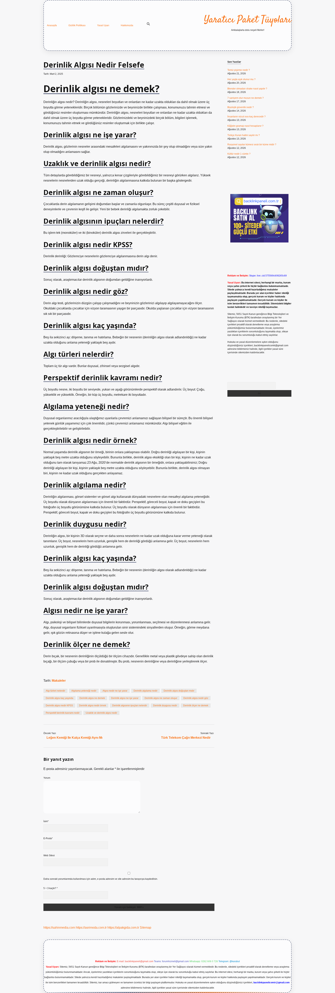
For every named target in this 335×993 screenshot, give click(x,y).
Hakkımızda (127, 25)
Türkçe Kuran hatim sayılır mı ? (243, 135)
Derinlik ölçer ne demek (195, 705)
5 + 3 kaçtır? (50, 888)
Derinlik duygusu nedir (165, 705)
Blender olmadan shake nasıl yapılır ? (247, 88)
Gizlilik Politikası (76, 25)
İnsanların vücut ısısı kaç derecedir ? (246, 116)
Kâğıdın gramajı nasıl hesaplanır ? (245, 126)
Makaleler (59, 680)
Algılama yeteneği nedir (83, 690)
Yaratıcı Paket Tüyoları (247, 20)
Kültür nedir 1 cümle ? (238, 153)
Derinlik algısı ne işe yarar (124, 698)
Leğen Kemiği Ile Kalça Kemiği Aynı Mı (74, 737)
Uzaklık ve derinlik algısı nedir (101, 713)
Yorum (46, 778)
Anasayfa (52, 25)
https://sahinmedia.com (59, 927)
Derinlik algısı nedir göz (195, 698)
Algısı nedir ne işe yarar (115, 690)
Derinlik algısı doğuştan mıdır (179, 690)
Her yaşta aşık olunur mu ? (241, 79)
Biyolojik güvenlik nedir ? (240, 107)
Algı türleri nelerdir (55, 690)
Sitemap (145, 927)
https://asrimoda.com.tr (91, 927)
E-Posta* (48, 838)
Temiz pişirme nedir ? (238, 70)
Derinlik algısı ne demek (92, 698)
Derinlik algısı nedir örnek (92, 705)
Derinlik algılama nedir (145, 690)
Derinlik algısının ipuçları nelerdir (129, 705)
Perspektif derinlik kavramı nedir (62, 713)
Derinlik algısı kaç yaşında (59, 698)
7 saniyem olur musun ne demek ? (245, 98)
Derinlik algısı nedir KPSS (59, 705)
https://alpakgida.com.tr (123, 927)
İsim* (46, 821)
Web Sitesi (49, 855)
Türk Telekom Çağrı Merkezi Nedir (186, 737)
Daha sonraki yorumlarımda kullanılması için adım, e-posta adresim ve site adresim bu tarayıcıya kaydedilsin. (100, 879)
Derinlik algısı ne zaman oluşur (161, 698)
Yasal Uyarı (103, 25)
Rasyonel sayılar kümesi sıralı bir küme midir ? (251, 144)
